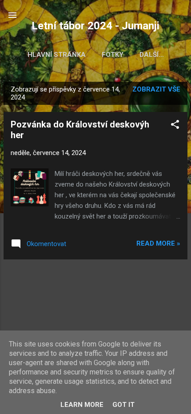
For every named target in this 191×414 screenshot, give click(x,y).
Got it (123, 405)
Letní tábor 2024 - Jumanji (95, 26)
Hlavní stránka (57, 55)
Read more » (158, 243)
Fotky (112, 55)
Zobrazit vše (156, 89)
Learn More (81, 405)
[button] (175, 126)
